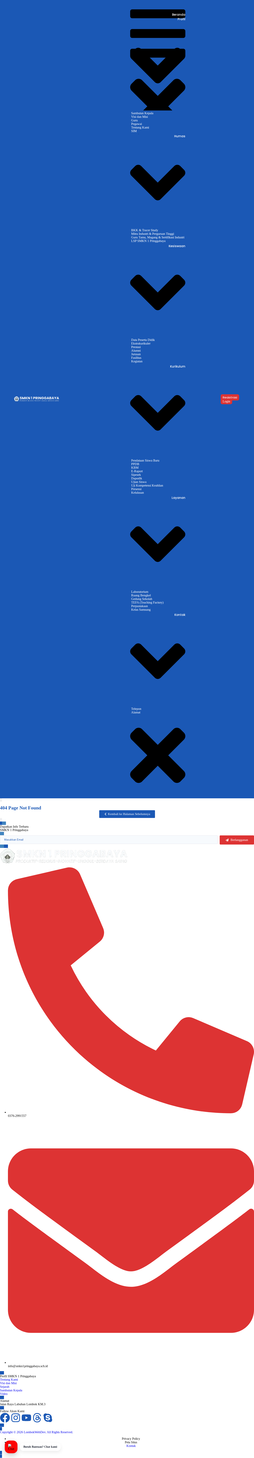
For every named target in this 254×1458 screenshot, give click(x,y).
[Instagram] (16, 1418)
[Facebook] (5, 1418)
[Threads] (37, 1418)
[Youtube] (26, 1418)
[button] (127, 814)
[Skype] (48, 1418)
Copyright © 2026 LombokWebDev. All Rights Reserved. (36, 1432)
